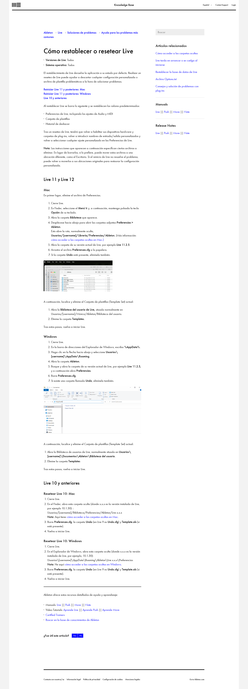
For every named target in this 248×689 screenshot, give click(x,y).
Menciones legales (132, 679)
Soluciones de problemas (81, 32)
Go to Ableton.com (197, 679)
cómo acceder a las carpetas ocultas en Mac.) (77, 240)
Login (234, 5)
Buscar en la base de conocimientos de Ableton (72, 620)
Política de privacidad (91, 679)
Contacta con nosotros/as (54, 679)
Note (88, 605)
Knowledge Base (124, 5)
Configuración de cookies (113, 679)
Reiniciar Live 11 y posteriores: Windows (67, 94)
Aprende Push (90, 610)
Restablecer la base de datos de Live (176, 72)
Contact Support (221, 5)
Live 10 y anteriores (55, 98)
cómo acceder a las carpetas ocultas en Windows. (93, 564)
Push (67, 605)
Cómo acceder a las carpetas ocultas (177, 53)
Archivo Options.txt (166, 79)
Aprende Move (110, 610)
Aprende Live (70, 610)
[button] (75, 636)
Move (77, 605)
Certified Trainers (55, 615)
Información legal (74, 679)
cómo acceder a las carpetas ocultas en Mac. (93, 517)
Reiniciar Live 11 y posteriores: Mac (64, 89)
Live (60, 32)
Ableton (16, 5)
